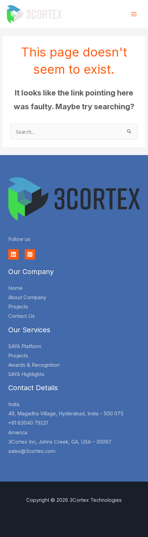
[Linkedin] (13, 254)
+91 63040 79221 (28, 423)
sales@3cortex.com (31, 451)
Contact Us (21, 316)
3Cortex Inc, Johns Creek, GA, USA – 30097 (60, 442)
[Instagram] (30, 254)
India (13, 404)
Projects (18, 307)
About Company (27, 297)
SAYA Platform (24, 346)
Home (15, 288)
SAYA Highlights (26, 374)
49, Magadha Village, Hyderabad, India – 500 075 (66, 414)
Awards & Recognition (34, 365)
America (17, 432)
